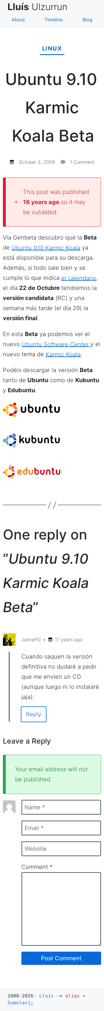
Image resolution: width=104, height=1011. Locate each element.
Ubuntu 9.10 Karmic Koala (46, 247)
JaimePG (31, 639)
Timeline (53, 19)
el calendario (78, 277)
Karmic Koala (63, 354)
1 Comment (82, 162)
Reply (33, 714)
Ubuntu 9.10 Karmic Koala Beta (51, 107)
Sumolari (19, 1003)
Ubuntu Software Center (56, 344)
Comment (37, 866)
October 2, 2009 (37, 162)
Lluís (46, 996)
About (18, 19)
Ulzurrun (40, 6)
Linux (52, 48)
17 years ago (68, 639)
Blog (87, 19)
